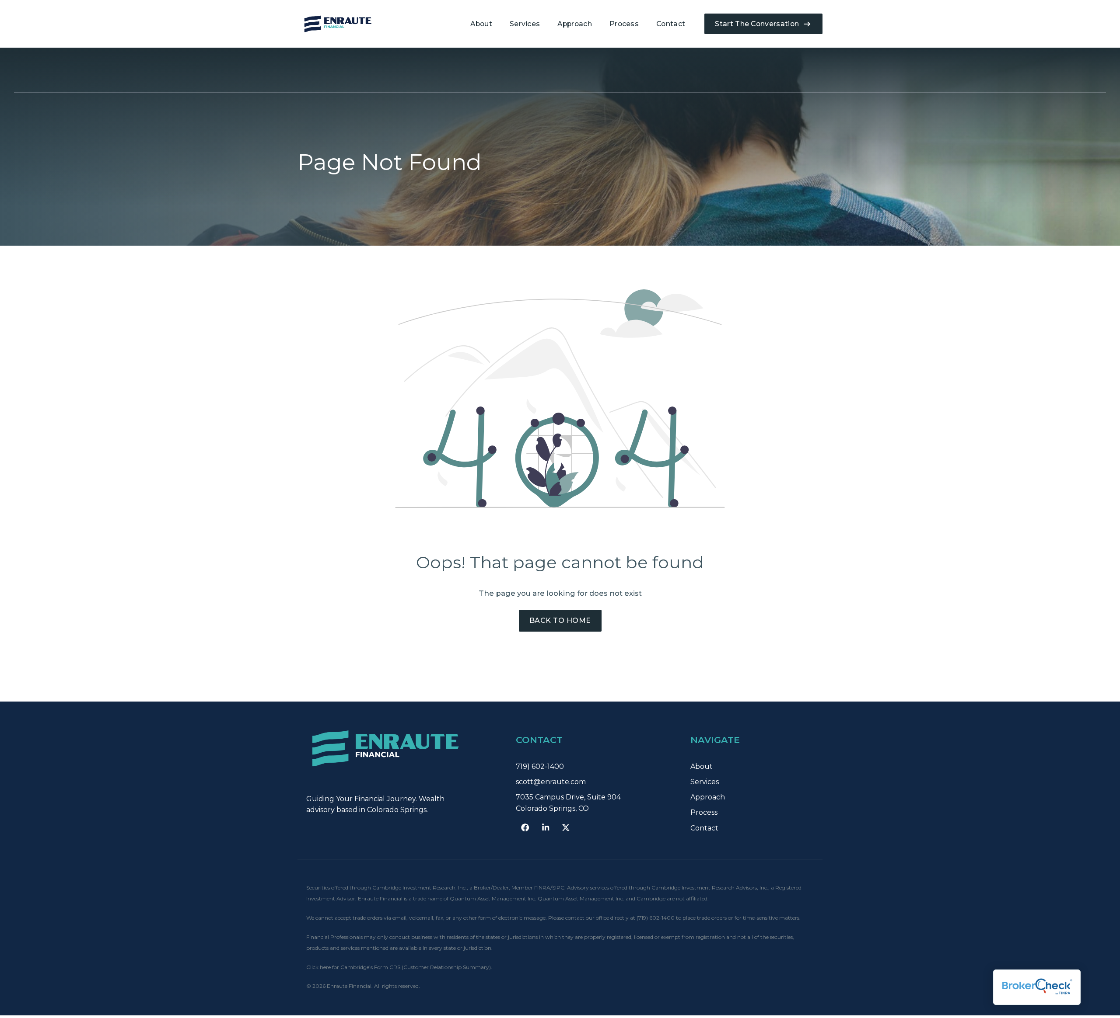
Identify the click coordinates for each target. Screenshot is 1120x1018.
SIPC (558, 887)
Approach (574, 24)
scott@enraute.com (551, 782)
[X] (565, 827)
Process (624, 24)
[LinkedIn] (545, 827)
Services (525, 24)
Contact (670, 24)
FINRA (542, 887)
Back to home (560, 620)
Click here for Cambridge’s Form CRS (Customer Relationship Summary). (399, 967)
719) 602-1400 (540, 766)
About (481, 24)
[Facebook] (525, 827)
